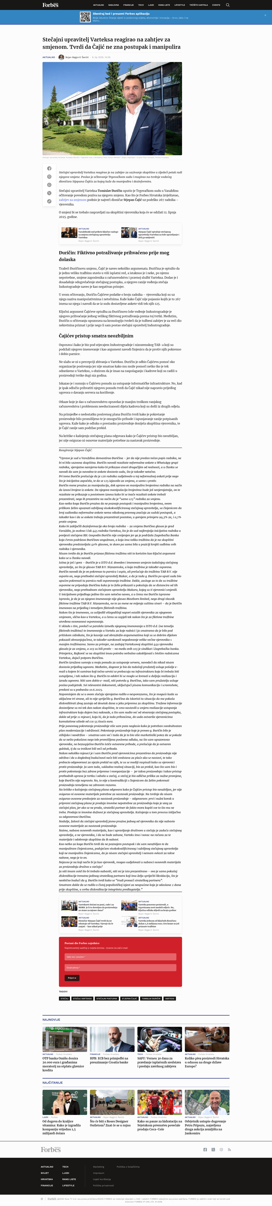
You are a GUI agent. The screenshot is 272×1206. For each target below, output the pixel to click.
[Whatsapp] (49, 185)
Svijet (45, 1173)
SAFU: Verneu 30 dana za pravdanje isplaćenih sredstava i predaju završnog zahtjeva (159, 1062)
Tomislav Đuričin (151, 998)
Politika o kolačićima (128, 1166)
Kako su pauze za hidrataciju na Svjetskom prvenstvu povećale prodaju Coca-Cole (159, 1125)
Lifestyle (180, 5)
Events (216, 5)
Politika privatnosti (103, 1185)
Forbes (54, 1117)
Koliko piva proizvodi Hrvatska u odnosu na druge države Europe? (207, 1062)
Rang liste (164, 5)
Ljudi (151, 5)
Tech (141, 5)
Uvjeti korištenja (102, 1179)
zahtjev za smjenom (73, 200)
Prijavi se (72, 978)
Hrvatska (47, 1179)
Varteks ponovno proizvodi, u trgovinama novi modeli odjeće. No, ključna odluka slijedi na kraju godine (157, 907)
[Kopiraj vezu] (49, 201)
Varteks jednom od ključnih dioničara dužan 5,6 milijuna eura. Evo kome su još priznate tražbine (158, 924)
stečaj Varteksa (82, 998)
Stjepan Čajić (129, 998)
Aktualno (98, 5)
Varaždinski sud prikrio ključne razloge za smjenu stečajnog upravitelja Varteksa (98, 235)
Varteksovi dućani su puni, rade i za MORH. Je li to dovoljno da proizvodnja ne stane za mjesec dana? (97, 907)
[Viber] (49, 177)
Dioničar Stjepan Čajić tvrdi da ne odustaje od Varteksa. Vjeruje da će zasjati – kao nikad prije (95, 924)
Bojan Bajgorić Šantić (88, 241)
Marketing (98, 1166)
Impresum (98, 1173)
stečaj (64, 998)
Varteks (169, 998)
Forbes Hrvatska (64, 1054)
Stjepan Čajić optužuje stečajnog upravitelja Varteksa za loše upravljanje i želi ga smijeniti (158, 235)
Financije (128, 5)
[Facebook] (49, 168)
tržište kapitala (199, 5)
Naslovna (113, 5)
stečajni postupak (106, 998)
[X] (49, 193)
